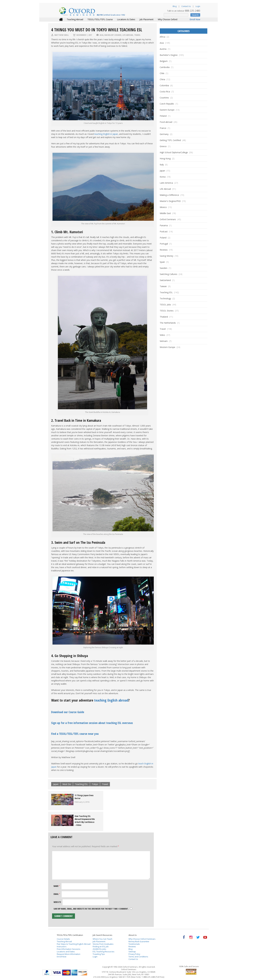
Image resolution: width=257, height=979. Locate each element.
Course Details (63, 939)
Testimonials (134, 944)
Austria (163, 49)
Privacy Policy (134, 954)
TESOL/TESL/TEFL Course (100, 19)
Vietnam (164, 341)
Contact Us (186, 6)
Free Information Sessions (68, 949)
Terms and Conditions (138, 956)
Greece (163, 146)
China (162, 79)
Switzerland (165, 280)
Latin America (166, 182)
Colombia (164, 85)
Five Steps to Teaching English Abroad (73, 944)
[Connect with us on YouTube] (205, 937)
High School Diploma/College (174, 152)
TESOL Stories (167, 310)
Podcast (164, 231)
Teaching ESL (81, 784)
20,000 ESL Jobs (99, 949)
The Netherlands (168, 322)
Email (57, 894)
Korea (163, 176)
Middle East (165, 213)
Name (57, 886)
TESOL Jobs (165, 304)
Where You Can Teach (102, 939)
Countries (164, 97)
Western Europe (167, 347)
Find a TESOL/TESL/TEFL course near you (75, 734)
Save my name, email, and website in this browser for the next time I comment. (91, 908)
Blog (175, 6)
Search (195, 15)
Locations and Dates (66, 951)
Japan (55, 784)
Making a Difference (169, 195)
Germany (164, 134)
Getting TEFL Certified (170, 140)
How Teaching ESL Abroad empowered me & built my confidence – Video (85, 820)
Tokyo (95, 784)
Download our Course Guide (67, 712)
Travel (137, 35)
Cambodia (165, 67)
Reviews (164, 249)
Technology (165, 298)
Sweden (163, 268)
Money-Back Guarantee (138, 941)
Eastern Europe (167, 109)
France (163, 128)
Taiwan (163, 286)
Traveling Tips (99, 954)
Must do (66, 784)
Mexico (163, 207)
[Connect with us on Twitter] (198, 937)
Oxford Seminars (168, 219)
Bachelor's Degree (112, 35)
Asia (101, 35)
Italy (162, 164)
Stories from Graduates (103, 944)
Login (198, 6)
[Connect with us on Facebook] (183, 937)
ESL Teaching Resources (103, 951)
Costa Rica (165, 91)
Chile (162, 73)
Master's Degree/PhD (170, 201)
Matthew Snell (61, 35)
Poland (163, 237)
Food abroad (166, 122)
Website (57, 902)
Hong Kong (165, 158)
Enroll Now (195, 19)
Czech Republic (167, 103)
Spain (162, 262)
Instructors (61, 946)
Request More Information (68, 954)
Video (162, 335)
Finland (163, 115)
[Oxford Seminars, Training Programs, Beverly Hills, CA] (176, 971)
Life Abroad (127, 35)
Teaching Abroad (75, 19)
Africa (162, 36)
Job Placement (146, 19)
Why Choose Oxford (167, 19)
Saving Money (166, 255)
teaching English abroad (111, 700)
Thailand (164, 316)
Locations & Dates (126, 19)
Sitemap (132, 951)
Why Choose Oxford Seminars (141, 939)
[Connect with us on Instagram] (191, 937)
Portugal (164, 243)
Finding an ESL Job (101, 946)
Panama (164, 225)
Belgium (164, 61)
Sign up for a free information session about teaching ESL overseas (92, 723)
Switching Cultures (168, 274)
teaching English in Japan (106, 134)
